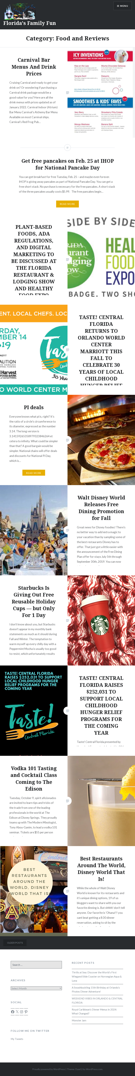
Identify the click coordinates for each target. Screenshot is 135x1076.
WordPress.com (94, 1069)
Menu (124, 5)
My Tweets (17, 1038)
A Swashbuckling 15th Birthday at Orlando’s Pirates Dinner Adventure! (96, 989)
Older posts (15, 942)
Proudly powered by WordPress (48, 1069)
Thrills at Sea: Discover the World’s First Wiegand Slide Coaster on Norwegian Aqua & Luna (97, 976)
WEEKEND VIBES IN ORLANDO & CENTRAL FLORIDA (97, 1000)
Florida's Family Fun (29, 23)
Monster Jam (79, 1020)
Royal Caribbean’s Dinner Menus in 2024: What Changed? (94, 1011)
